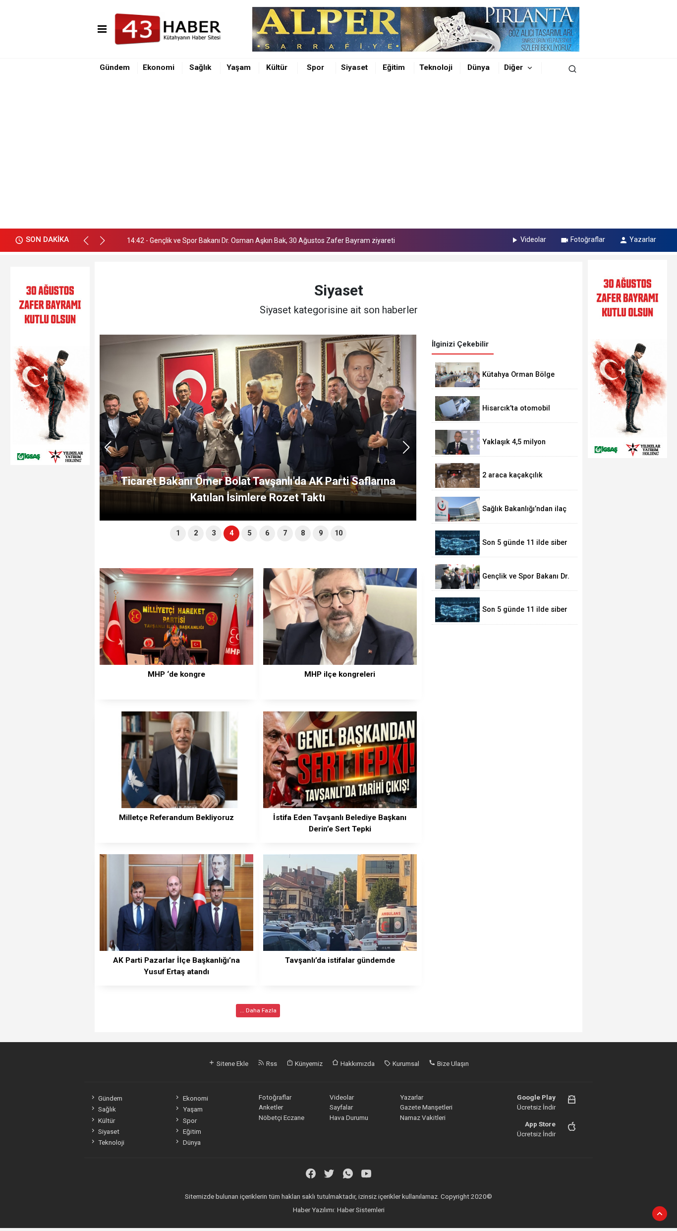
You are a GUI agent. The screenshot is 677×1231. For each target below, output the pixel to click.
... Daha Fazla (258, 1010)
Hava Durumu (349, 1117)
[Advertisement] (338, 154)
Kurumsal (405, 1063)
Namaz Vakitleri (423, 1117)
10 (338, 533)
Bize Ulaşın (452, 1063)
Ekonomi (158, 67)
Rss (271, 1063)
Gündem (115, 67)
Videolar (533, 239)
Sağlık (200, 67)
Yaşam (238, 67)
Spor (315, 67)
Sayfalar (341, 1107)
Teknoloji (435, 67)
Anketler (271, 1107)
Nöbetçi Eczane (281, 1117)
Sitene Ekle (231, 1063)
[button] (90, 245)
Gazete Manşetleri (426, 1107)
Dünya (478, 67)
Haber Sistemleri (361, 1210)
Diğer (513, 67)
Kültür (276, 67)
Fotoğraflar (587, 239)
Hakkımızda (357, 1063)
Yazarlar (642, 239)
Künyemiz (308, 1063)
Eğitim (394, 67)
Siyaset (354, 67)
